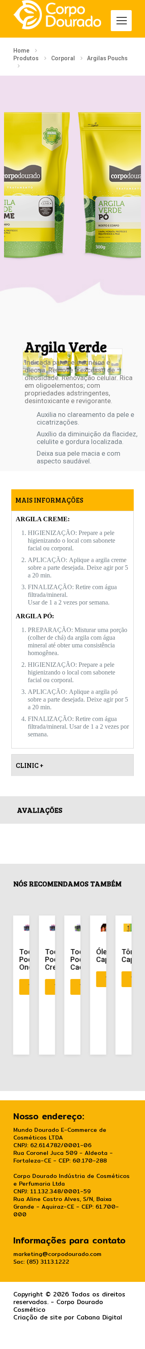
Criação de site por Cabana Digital (67, 1317)
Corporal (63, 58)
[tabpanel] (72, 629)
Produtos (26, 58)
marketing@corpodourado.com (57, 1254)
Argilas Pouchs (107, 58)
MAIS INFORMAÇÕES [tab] (49, 500)
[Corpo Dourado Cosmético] (57, 15)
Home (21, 50)
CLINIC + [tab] (30, 765)
